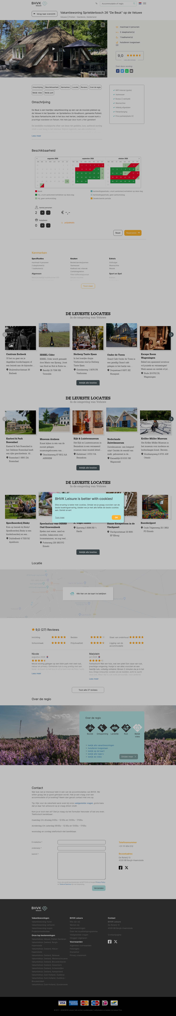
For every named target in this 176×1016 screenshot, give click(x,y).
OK (116, 517)
